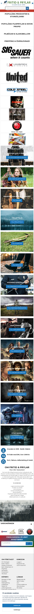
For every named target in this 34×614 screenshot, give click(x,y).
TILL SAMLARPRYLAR (17, 329)
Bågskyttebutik (21, 579)
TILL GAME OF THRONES (17, 394)
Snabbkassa (5, 584)
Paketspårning (6, 583)
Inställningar (17, 609)
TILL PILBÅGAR (17, 243)
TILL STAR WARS (17, 437)
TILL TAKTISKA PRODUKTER (17, 308)
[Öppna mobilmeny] (1, 3)
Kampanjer (5, 570)
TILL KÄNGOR (17, 265)
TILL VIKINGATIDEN (17, 351)
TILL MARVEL (17, 415)
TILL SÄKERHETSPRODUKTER (17, 286)
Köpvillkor (4, 581)
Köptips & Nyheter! (7, 565)
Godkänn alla (17, 605)
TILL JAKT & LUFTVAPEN (17, 179)
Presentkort (5, 572)
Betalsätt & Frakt (6, 579)
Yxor (18, 583)
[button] (31, 524)
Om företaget (5, 562)
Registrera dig (20, 563)
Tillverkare (4, 573)
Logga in (19, 562)
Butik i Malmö (5, 563)
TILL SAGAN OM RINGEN (17, 372)
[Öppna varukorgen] (32, 3)
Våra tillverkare (21, 586)
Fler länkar (19, 588)
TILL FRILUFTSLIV (17, 222)
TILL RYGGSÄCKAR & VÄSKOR (17, 157)
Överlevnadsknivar (22, 584)
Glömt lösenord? (21, 565)
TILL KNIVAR (17, 200)
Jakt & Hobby (20, 581)
